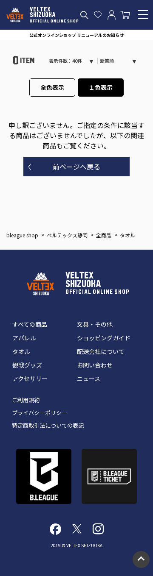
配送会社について (101, 351)
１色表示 (101, 87)
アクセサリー (30, 378)
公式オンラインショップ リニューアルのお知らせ (76, 35)
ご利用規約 (26, 400)
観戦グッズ (27, 365)
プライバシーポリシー (39, 413)
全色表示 (52, 87)
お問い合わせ (95, 365)
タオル (21, 351)
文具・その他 (95, 324)
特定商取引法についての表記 (48, 425)
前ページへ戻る (76, 166)
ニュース (88, 378)
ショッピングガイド (103, 338)
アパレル (24, 338)
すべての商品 (29, 324)
